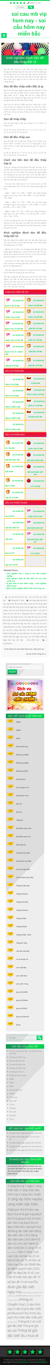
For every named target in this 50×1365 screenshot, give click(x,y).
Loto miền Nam (21, 975)
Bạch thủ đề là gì (35, 604)
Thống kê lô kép (22, 910)
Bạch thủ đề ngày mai (28, 607)
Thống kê (19, 820)
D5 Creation (23, 1362)
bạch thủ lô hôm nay (26, 1209)
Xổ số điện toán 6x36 (23, 828)
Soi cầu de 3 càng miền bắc (14, 630)
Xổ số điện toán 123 (23, 836)
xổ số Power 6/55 (22, 795)
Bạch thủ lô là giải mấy (21, 1214)
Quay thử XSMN (22, 1000)
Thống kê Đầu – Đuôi (23, 934)
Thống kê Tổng (21, 943)
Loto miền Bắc (21, 967)
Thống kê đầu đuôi (23, 885)
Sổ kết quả (13, 1097)
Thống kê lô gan (22, 894)
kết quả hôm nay (22, 746)
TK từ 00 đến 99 (22, 959)
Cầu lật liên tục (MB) (23, 861)
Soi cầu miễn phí (23, 633)
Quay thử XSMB (22, 992)
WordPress (42, 1362)
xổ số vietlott (21, 779)
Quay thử (12, 1115)
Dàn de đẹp (15, 1273)
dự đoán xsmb (21, 1296)
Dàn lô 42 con (30, 1273)
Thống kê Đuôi (21, 926)
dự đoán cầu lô (17, 617)
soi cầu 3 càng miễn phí (24, 627)
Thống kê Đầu (21, 918)
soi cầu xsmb (35, 633)
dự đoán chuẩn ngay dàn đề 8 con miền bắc (25, 1150)
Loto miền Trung (22, 984)
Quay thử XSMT (22, 1008)
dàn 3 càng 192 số (13, 1252)
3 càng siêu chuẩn (30, 1194)
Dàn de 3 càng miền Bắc (23, 614)
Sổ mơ (18, 1025)
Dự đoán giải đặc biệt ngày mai (23, 1286)
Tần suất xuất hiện (22, 951)
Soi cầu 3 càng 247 (31, 623)
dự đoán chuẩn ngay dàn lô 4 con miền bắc (25, 1146)
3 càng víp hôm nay (23, 1199)
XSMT (18, 738)
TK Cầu (11, 1104)
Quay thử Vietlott (22, 1016)
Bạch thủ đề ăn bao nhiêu (17, 604)
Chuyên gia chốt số (16, 1072)
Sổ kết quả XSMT (22, 771)
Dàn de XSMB (27, 1264)
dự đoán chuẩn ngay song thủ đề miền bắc (25, 1143)
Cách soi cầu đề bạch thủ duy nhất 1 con (25, 610)
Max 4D (19, 812)
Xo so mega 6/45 (22, 787)
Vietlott (12, 1093)
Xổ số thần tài (21, 844)
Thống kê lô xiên (22, 902)
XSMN (18, 730)
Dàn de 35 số (23, 1260)
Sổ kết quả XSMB (22, 754)
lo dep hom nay (17, 623)
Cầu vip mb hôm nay (17, 1061)
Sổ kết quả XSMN (22, 763)
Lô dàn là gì (19, 1309)
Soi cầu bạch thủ (40, 627)
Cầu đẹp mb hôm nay (17, 1057)
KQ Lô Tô (12, 1112)
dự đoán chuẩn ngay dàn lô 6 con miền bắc (25, 1133)
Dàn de (18, 1256)
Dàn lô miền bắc (17, 1277)
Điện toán (13, 1101)
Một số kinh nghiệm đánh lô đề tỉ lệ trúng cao (26, 588)
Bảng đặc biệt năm (22, 1231)
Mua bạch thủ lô (22, 1313)
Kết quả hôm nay (15, 1090)
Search (12, 672)
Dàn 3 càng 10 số (30, 1248)
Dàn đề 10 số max (22, 1282)
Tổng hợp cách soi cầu (17, 1075)
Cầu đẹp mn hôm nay (17, 1068)
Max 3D (19, 804)
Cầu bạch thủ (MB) (23, 853)
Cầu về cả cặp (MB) (23, 869)
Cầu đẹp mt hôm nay (17, 1064)
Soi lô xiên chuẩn (12, 1322)
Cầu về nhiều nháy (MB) (24, 877)
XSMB (18, 722)
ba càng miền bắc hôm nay (25, 1204)
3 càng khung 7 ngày (20, 1186)
